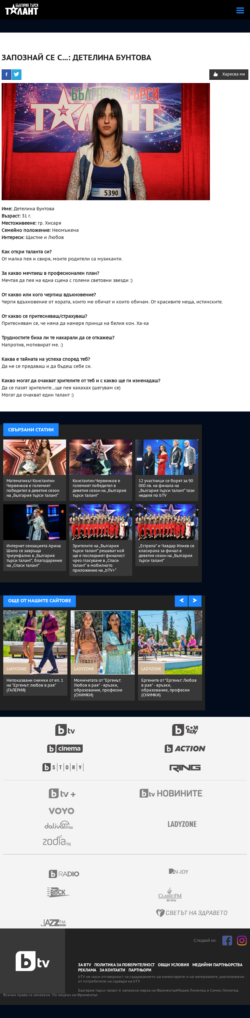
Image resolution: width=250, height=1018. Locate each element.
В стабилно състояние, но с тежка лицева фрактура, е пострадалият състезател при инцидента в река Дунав (105, 687)
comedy (185, 726)
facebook (227, 940)
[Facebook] (6, 74)
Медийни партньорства (217, 965)
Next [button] (194, 600)
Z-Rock (62, 892)
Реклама (87, 970)
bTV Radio (64, 874)
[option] (39, 650)
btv (65, 726)
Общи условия (173, 965)
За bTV (84, 965)
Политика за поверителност (124, 965)
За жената (184, 824)
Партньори (140, 970)
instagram (242, 940)
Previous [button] (181, 600)
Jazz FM (54, 922)
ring (185, 764)
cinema (65, 745)
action (185, 745)
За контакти (112, 970)
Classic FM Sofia (187, 894)
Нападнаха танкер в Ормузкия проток (29, 683)
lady (65, 764)
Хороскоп (59, 840)
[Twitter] (16, 74)
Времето (59, 825)
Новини (174, 794)
